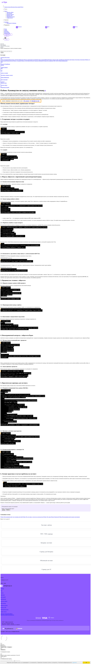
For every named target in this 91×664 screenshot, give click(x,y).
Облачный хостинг (4, 609)
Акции (5, 30)
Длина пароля (3, 656)
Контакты (6, 31)
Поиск (2, 52)
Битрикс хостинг (4, 605)
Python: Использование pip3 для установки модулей (11, 516)
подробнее (74, 662)
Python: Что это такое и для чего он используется (33, 516)
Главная (2, 588)
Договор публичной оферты (6, 613)
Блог (1, 590)
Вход (7, 35)
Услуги (5, 11)
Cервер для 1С (3, 611)
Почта (5, 29)
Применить (3, 649)
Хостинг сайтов (3, 601)
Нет (9, 509)
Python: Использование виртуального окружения (69, 516)
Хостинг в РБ (7, 33)
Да (4, 509)
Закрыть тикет (3, 647)
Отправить (10, 647)
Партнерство (3, 599)
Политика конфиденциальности (7, 614)
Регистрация (8, 34)
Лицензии (6, 22)
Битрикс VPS (3, 607)
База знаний (6, 32)
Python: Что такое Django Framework (51, 516)
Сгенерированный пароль (6, 658)
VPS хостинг (26, 100)
